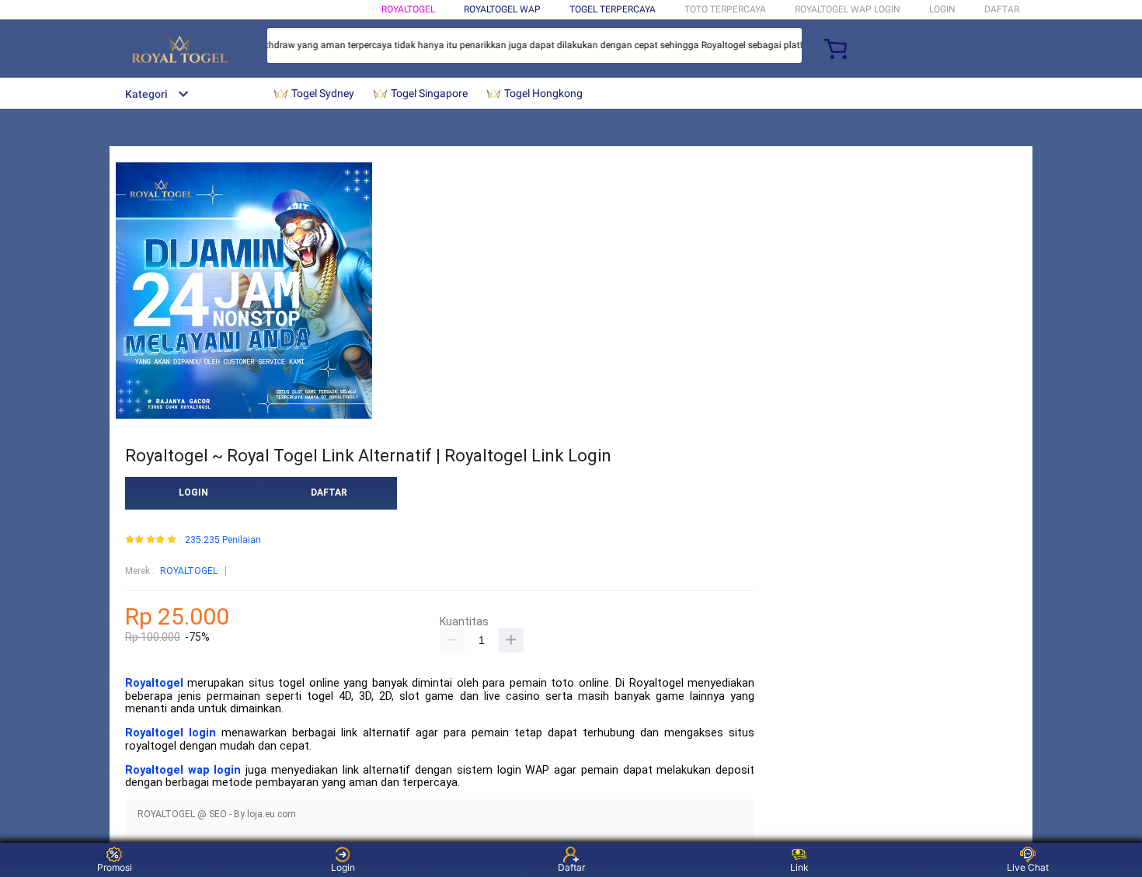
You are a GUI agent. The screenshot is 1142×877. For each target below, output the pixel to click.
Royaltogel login (170, 733)
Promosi (114, 867)
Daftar (571, 867)
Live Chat (1028, 867)
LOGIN (942, 9)
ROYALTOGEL (408, 9)
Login (343, 867)
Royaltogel (154, 683)
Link (799, 867)
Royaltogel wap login (183, 770)
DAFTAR (1001, 9)
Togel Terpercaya (612, 9)
